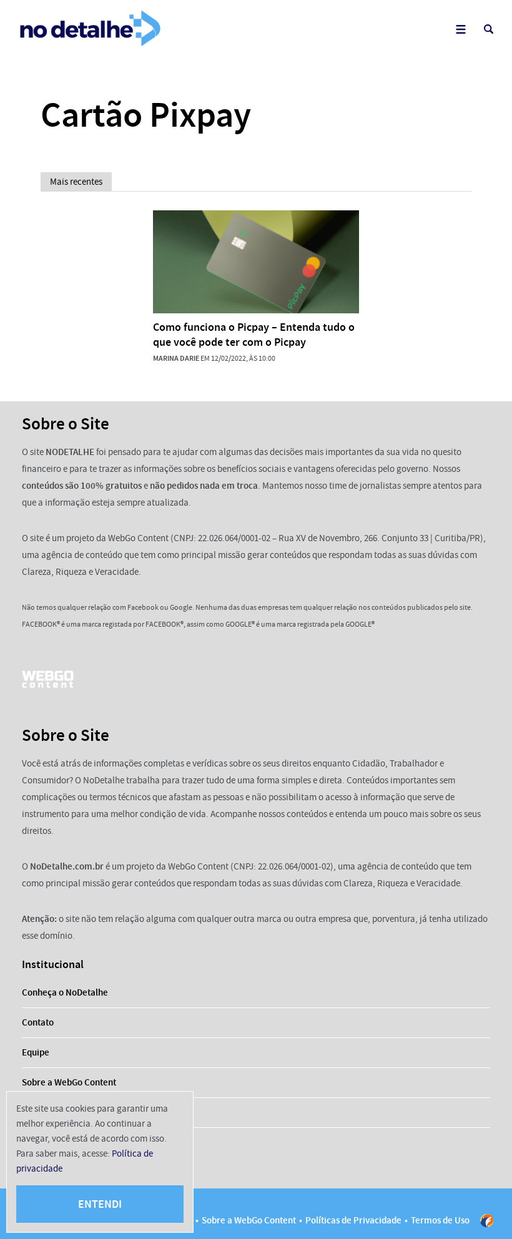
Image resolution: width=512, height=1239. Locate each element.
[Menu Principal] (460, 29)
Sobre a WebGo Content (69, 1082)
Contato (38, 1022)
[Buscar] (488, 29)
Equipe (35, 1052)
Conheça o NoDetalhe (65, 992)
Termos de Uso (440, 1220)
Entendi (100, 1204)
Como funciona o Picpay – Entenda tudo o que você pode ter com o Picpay (254, 335)
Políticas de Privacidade (353, 1220)
